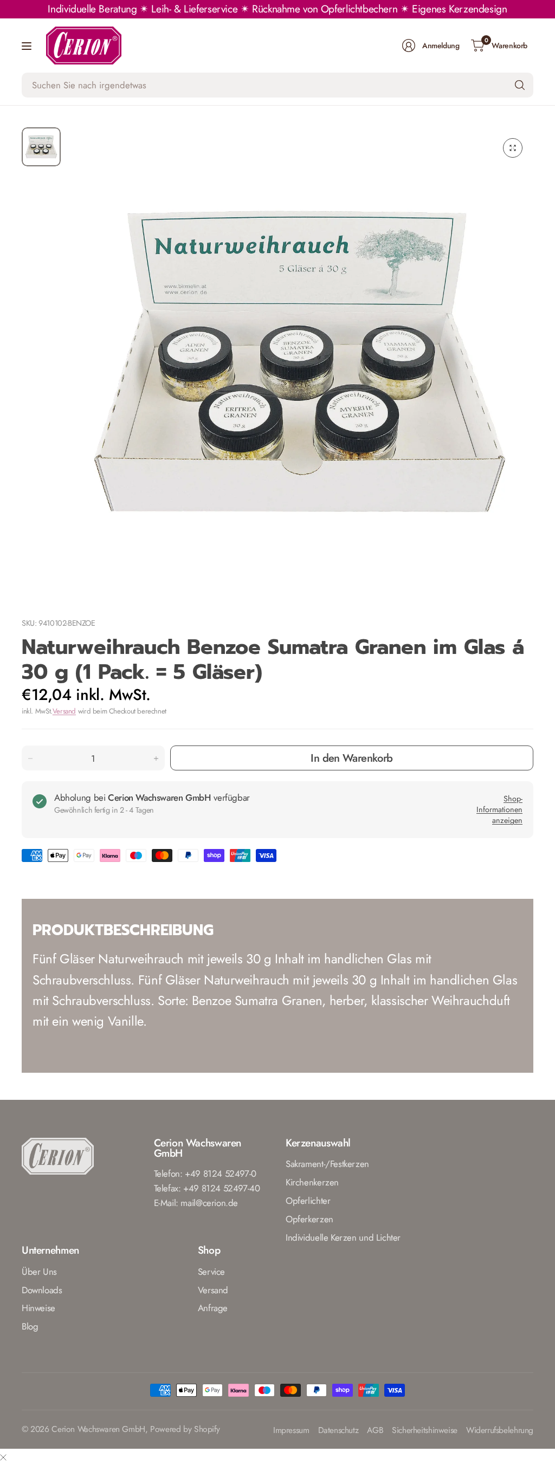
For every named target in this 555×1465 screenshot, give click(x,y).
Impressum (291, 1430)
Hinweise (38, 1307)
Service (211, 1271)
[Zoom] (512, 148)
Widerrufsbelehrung (499, 1430)
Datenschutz (338, 1430)
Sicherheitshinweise (424, 1430)
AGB (375, 1430)
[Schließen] (3, 1457)
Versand (64, 711)
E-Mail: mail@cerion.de (196, 1202)
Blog (30, 1326)
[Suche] (519, 85)
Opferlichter (308, 1200)
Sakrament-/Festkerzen (327, 1163)
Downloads (42, 1290)
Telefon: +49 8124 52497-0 (205, 1173)
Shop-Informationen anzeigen (499, 809)
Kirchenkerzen (312, 1182)
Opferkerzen (309, 1219)
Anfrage (213, 1307)
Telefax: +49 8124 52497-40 (207, 1188)
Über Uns (39, 1271)
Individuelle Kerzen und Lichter (343, 1237)
